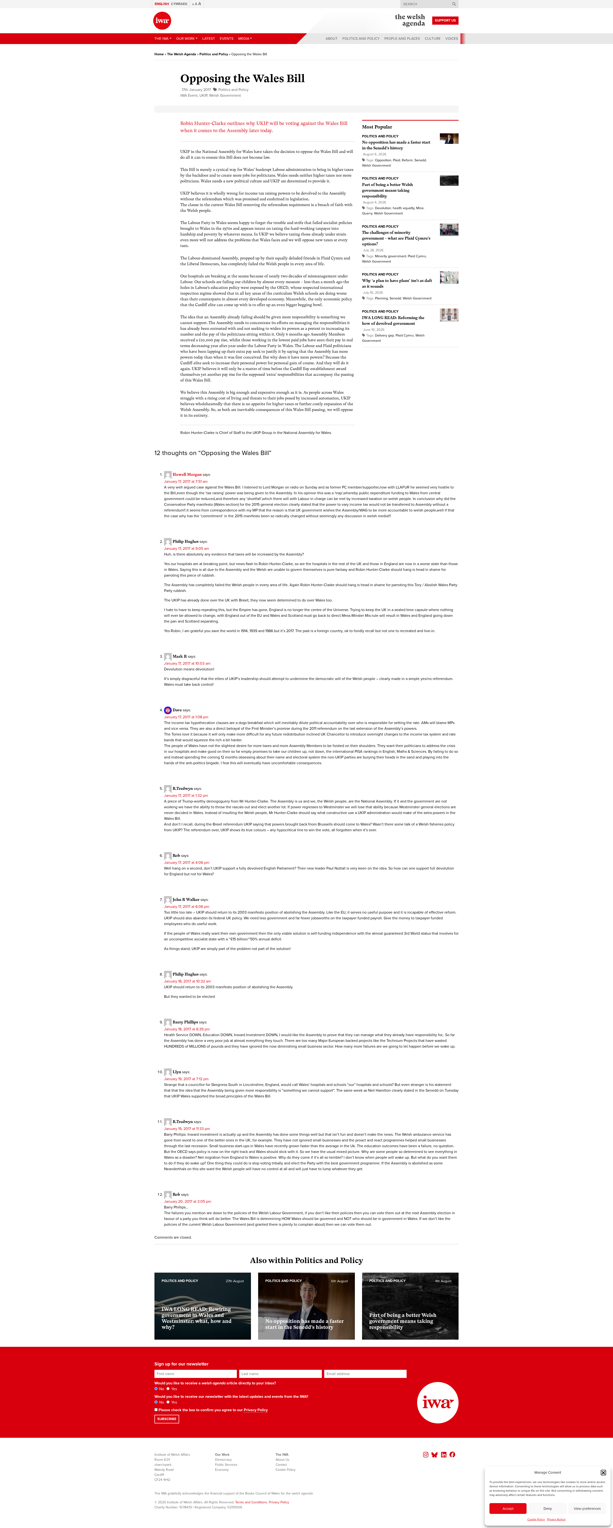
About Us (282, 1460)
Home (159, 54)
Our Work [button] (185, 38)
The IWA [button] (161, 38)
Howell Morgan (187, 474)
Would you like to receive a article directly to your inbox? (215, 1383)
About (332, 38)
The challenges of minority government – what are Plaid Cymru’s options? (396, 238)
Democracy (223, 1460)
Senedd (420, 160)
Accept (508, 1508)
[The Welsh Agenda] (410, 20)
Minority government (390, 256)
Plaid (396, 160)
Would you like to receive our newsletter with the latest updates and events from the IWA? (231, 1396)
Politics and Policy (361, 38)
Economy (222, 1470)
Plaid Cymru (417, 256)
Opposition (383, 160)
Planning (381, 298)
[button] (603, 1472)
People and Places (402, 38)
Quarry (367, 213)
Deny (548, 1508)
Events (226, 38)
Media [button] (243, 38)
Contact (281, 1465)
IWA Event (189, 95)
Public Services (226, 1465)
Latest (208, 38)
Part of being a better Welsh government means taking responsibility (387, 190)
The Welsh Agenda (181, 54)
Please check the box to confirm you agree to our (213, 1410)
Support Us (445, 20)
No (161, 1389)
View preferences (587, 1508)
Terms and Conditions (251, 1502)
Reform (407, 160)
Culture (433, 38)
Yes (173, 1389)
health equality (403, 208)
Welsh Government (225, 95)
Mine (420, 208)
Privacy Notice (556, 1519)
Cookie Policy (536, 1519)
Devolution (383, 208)
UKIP (203, 95)
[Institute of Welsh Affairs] (162, 21)
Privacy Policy (256, 1410)
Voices (451, 38)
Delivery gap (384, 335)
